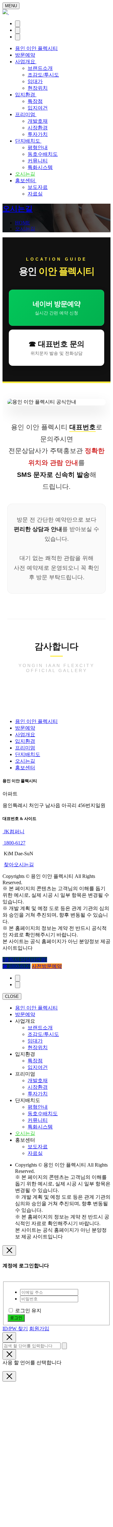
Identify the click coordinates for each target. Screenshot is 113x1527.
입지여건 (38, 107)
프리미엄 (25, 114)
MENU (11, 5)
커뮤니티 (38, 160)
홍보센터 (25, 180)
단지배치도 (28, 141)
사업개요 (25, 61)
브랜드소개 (40, 68)
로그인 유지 (28, 1310)
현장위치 (38, 88)
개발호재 (38, 121)
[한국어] (17, 23)
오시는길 (25, 174)
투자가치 (38, 134)
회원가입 (39, 1328)
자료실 (35, 193)
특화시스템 (40, 167)
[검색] (17, 30)
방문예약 (25, 55)
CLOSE (12, 996)
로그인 (16, 1317)
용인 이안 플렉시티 (36, 48)
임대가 (35, 81)
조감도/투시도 (43, 74)
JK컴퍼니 (13, 831)
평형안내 (38, 147)
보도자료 (38, 187)
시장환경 (38, 127)
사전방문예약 (47, 966)
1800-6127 (14, 843)
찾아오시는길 (19, 864)
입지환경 (25, 94)
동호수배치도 (43, 154)
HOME (22, 222)
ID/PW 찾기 (15, 1328)
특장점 (35, 101)
